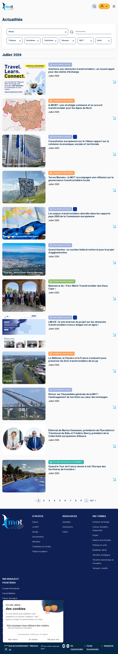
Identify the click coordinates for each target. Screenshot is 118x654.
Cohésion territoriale (101, 522)
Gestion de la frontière (102, 540)
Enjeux (35, 522)
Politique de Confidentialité (16, 646)
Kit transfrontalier (77, 647)
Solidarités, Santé (100, 550)
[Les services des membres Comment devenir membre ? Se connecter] (104, 6)
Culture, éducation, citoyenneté (100, 529)
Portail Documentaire (93, 647)
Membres (36, 542)
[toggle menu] (114, 6)
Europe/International (10, 589)
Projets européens (39, 552)
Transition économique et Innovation (103, 562)
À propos (37, 517)
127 (92, 500)
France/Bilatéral (8, 594)
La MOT (35, 527)
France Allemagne (9, 599)
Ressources (69, 517)
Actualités (66, 522)
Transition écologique (101, 555)
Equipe (35, 532)
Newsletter (108, 646)
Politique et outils (100, 545)
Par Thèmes (99, 517)
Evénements (67, 527)
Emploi (95, 535)
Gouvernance (38, 537)
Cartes (65, 532)
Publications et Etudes (41, 547)
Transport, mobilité (100, 568)
